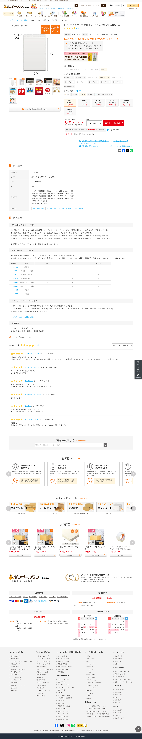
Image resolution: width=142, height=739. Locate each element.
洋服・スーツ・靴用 (42, 672)
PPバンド (89, 690)
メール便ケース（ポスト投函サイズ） (21, 661)
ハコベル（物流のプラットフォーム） (97, 711)
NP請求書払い (33, 597)
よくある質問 (118, 710)
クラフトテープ (90, 658)
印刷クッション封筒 (63, 661)
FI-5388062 (13, 282)
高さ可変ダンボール (16, 672)
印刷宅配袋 (61, 672)
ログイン (132, 5)
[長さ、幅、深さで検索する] (103, 5)
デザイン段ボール (16, 677)
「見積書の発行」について (90, 146)
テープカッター (90, 672)
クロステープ (90, 664)
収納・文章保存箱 (41, 666)
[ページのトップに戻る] (138, 729)
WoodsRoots (29, 381)
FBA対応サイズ (15, 682)
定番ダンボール (15, 658)
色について (82, 90)
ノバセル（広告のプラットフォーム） (97, 708)
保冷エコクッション (63, 716)
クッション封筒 (69, 8)
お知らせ (117, 702)
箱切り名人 (89, 698)
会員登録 (117, 715)
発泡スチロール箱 (63, 719)
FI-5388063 (13, 286)
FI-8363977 (13, 275)
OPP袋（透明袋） (91, 674)
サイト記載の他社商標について (85, 730)
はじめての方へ (119, 689)
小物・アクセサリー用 (42, 656)
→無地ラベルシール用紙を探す (23, 317)
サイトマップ (37, 730)
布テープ (88, 661)
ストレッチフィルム (92, 688)
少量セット (14, 688)
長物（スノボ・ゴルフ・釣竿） (45, 669)
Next (60, 50)
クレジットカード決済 (15, 597)
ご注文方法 (118, 692)
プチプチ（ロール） (63, 679)
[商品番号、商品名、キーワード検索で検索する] (76, 5)
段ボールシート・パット (18, 685)
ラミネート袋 (79, 208)
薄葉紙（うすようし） (64, 706)
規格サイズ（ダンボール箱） (123, 679)
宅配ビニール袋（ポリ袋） (65, 666)
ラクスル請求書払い (62, 597)
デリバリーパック (91, 680)
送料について (118, 697)
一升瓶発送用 (40, 693)
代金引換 (25, 597)
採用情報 (105, 730)
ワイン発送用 (40, 688)
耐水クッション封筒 (63, 658)
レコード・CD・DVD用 (43, 661)
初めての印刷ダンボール (122, 671)
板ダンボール (118, 658)
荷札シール (89, 696)
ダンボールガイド (120, 718)
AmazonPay (52, 597)
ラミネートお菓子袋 (38, 208)
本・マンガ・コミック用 (43, 658)
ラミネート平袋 (51, 208)
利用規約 (45, 730)
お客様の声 (118, 700)
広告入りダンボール (16, 656)
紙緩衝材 (60, 692)
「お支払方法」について (120, 141)
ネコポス (53, 8)
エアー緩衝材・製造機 (64, 695)
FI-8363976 (13, 278)
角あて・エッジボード (64, 711)
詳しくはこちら (78, 605)
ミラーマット (61, 700)
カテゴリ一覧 (10, 13)
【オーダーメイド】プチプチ (66, 687)
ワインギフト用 (40, 696)
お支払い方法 (118, 694)
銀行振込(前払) (43, 597)
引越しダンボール (41, 674)
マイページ (118, 712)
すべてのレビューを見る (120, 345)
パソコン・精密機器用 (42, 682)
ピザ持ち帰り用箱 (41, 685)
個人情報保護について (68, 730)
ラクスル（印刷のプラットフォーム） (97, 706)
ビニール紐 (89, 693)
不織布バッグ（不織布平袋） (94, 682)
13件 (37, 345)
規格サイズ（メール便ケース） (123, 682)
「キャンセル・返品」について (122, 146)
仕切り (117, 664)
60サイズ (41, 8)
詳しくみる (20, 555)
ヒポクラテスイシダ (31, 419)
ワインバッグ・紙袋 (92, 685)
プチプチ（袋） (62, 682)
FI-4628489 (13, 267)
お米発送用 (39, 677)
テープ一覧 (89, 669)
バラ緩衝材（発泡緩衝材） (65, 698)
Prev (8, 50)
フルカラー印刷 (119, 676)
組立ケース (118, 661)
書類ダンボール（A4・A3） (19, 669)
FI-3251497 (13, 290)
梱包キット (14, 690)
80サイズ (47, 8)
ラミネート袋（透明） (65, 208)
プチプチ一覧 (61, 690)
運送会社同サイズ (16, 664)
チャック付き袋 (90, 677)
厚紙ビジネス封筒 (63, 669)
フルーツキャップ (63, 714)
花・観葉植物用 (40, 680)
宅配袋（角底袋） (63, 664)
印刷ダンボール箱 (120, 674)
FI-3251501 (13, 294)
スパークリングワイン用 (43, 690)
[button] (138, 376)
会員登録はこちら (133, 8)
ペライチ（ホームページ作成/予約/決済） (98, 714)
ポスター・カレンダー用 (43, 664)
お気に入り (116, 129)
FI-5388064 (13, 271)
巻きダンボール (62, 708)
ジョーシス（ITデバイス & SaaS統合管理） (98, 716)
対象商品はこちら (102, 639)
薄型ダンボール (15, 666)
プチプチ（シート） (63, 684)
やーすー (28, 406)
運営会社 (98, 730)
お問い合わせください (121, 602)
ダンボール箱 (118, 656)
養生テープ (89, 666)
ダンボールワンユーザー (33, 353)
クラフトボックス (16, 680)
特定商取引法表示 (55, 730)
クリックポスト (60, 8)
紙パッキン (61, 703)
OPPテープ (89, 656)
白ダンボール (15, 674)
